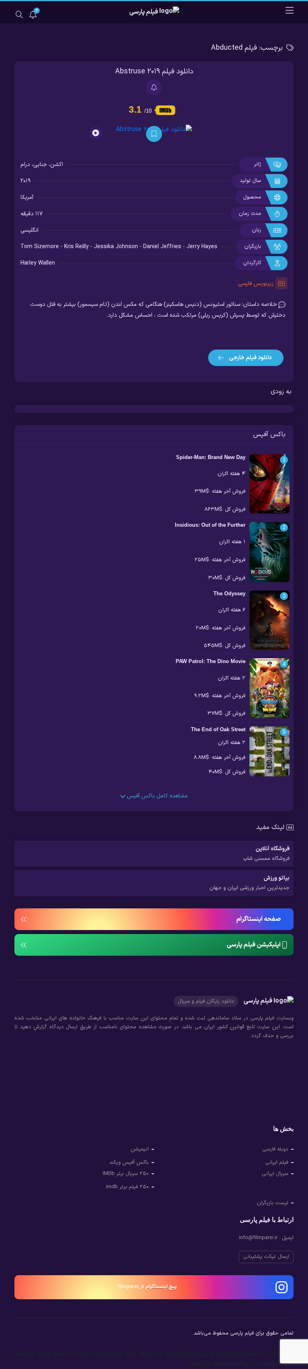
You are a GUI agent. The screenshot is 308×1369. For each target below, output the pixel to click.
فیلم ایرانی (276, 1163)
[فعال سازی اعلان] (154, 87)
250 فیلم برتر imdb (127, 1187)
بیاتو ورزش (249, 883)
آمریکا (26, 197)
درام (25, 164)
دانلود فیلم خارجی (250, 358)
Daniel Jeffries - (164, 247)
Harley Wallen (37, 263)
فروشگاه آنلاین (266, 854)
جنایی (40, 164)
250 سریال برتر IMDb (126, 1174)
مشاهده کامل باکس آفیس (156, 796)
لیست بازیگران (272, 1203)
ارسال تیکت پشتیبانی (266, 1257)
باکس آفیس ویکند (129, 1163)
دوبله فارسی (275, 1149)
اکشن (56, 164)
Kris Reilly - (79, 247)
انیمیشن (139, 1149)
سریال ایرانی (275, 1174)
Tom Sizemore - (42, 247)
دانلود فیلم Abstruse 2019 (154, 71)
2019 (25, 181)
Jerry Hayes (201, 247)
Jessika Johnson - (118, 247)
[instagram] (20, 1334)
